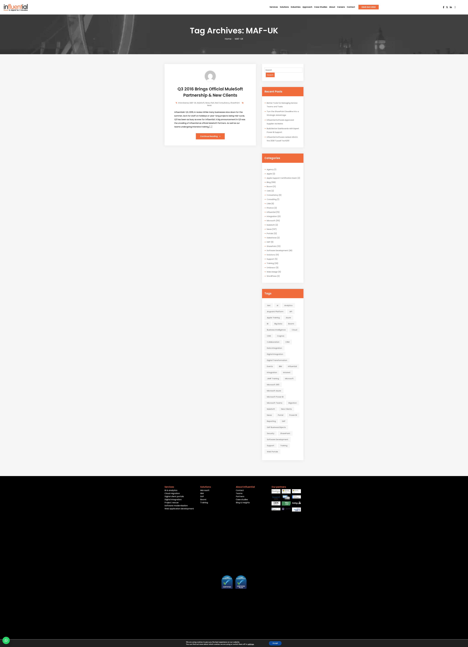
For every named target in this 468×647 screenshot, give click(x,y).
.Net (269, 305)
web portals (272, 451)
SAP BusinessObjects (276, 427)
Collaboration (273, 342)
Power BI (293, 415)
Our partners (279, 486)
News (207, 103)
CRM (269, 203)
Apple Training (273, 317)
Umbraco (271, 267)
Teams (239, 493)
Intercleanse (183, 103)
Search (270, 75)
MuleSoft (201, 103)
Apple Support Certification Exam (282, 178)
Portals (270, 233)
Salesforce (272, 237)
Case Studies (320, 7)
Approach (307, 7)
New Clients (286, 409)
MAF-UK (193, 103)
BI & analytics (171, 490)
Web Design (272, 271)
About (332, 7)
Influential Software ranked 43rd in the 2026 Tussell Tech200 (282, 139)
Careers (341, 7)
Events (270, 366)
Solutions (284, 7)
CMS (269, 190)
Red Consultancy (222, 103)
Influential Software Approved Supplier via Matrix (280, 122)
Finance (270, 208)
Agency (270, 169)
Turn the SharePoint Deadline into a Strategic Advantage (283, 113)
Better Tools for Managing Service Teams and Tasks (282, 105)
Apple (269, 173)
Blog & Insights (243, 502)
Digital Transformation (277, 360)
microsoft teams (274, 403)
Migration (292, 403)
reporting (271, 421)
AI (277, 305)
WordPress (272, 276)
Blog (269, 182)
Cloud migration (172, 493)
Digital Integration (275, 354)
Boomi (270, 186)
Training (270, 263)
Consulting (272, 199)
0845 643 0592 (368, 7)
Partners (240, 496)
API (290, 311)
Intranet (286, 372)
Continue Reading (209, 136)
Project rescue (172, 502)
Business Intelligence (276, 329)
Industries (296, 7)
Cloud (294, 329)
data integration (274, 348)
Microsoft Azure (274, 390)
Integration (272, 216)
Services (274, 7)
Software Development (277, 250)
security (270, 433)
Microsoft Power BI (275, 397)
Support (270, 259)
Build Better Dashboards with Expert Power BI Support (283, 130)
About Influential (245, 486)
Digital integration (173, 499)
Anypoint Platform (275, 311)
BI (267, 323)
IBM (280, 366)
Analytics (288, 305)
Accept (275, 643)
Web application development (179, 508)
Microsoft (271, 220)
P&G (212, 103)
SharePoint (235, 103)
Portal (280, 415)
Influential (271, 212)
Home (228, 38)
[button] (6, 640)
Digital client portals (174, 496)
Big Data (278, 323)
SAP (268, 242)
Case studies (242, 499)
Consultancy (272, 195)
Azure (288, 317)
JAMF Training (273, 378)
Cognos (280, 336)
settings (251, 644)
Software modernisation (176, 505)
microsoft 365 (273, 384)
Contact (351, 7)
